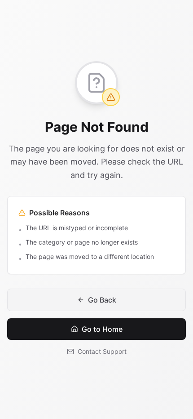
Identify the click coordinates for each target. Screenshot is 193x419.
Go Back (102, 299)
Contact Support (102, 351)
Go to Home (102, 329)
